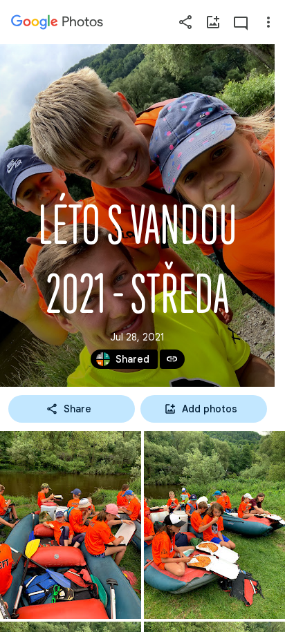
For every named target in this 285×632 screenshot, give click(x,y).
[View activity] (241, 22)
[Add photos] (213, 22)
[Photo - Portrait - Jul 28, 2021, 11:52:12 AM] (214, 525)
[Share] (185, 22)
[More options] (268, 22)
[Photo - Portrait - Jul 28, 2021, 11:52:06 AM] (70, 525)
